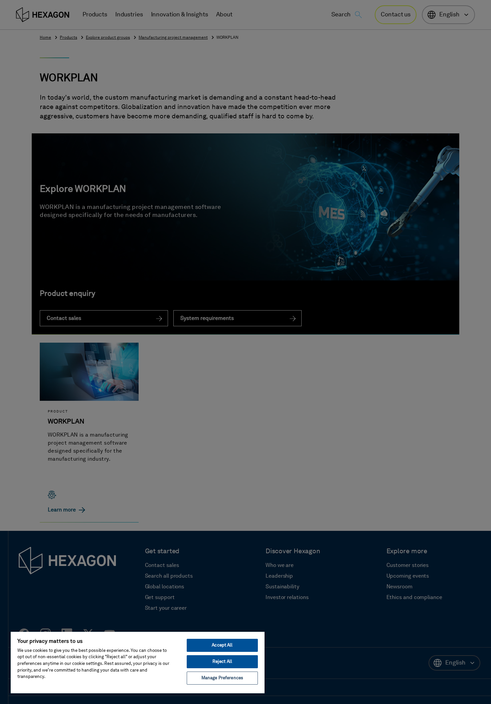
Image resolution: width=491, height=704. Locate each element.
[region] (138, 662)
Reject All (222, 662)
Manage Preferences (222, 678)
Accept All (222, 645)
